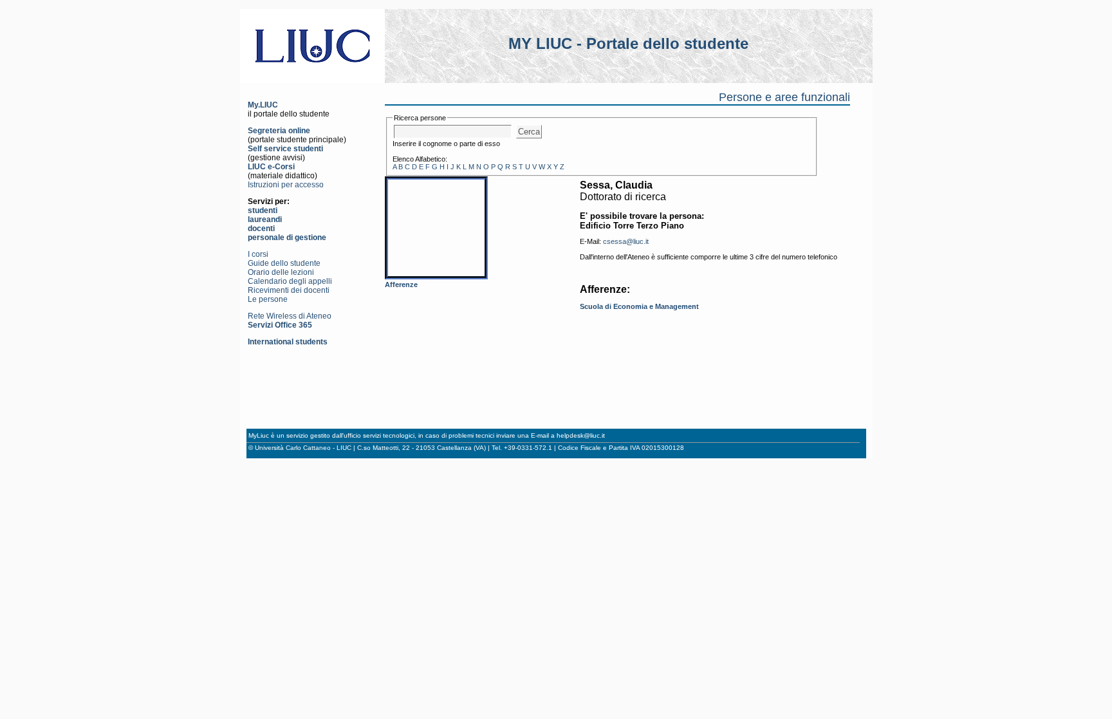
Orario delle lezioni (281, 272)
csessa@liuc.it (626, 241)
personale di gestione (287, 237)
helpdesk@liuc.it (581, 435)
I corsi (258, 254)
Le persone (268, 299)
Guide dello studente (284, 263)
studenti (262, 210)
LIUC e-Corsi (271, 166)
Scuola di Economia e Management (639, 306)
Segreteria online (279, 130)
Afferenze (401, 284)
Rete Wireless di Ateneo (289, 316)
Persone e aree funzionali (784, 97)
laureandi (265, 219)
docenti (261, 228)
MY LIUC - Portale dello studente (628, 43)
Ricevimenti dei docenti (288, 290)
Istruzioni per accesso (286, 184)
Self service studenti (285, 148)
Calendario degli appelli (290, 281)
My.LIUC (263, 104)
